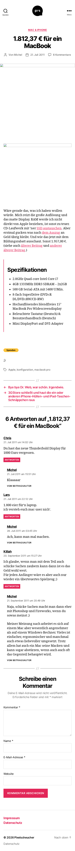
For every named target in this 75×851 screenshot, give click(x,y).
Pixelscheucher (24, 837)
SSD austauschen (49, 228)
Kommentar (11, 707)
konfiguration (25, 369)
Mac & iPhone (37, 29)
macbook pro (42, 369)
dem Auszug (51, 233)
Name (8, 741)
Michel (18, 54)
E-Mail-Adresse (14, 757)
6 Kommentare (62, 54)
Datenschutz (12, 823)
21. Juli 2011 (37, 54)
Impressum (11, 818)
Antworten (12, 459)
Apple (12, 369)
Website (8, 773)
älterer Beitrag (32, 246)
